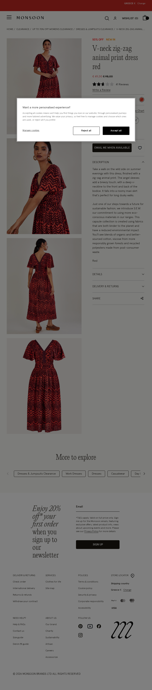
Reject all (86, 131)
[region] (76, 120)
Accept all (116, 131)
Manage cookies (31, 131)
